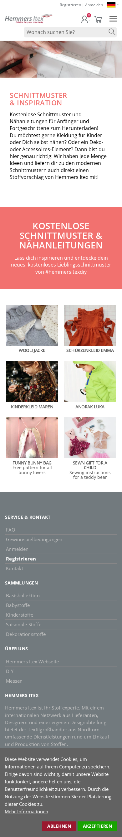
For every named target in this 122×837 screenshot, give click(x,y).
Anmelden (94, 4)
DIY (9, 671)
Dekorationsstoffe (26, 634)
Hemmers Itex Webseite (32, 661)
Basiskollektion (23, 595)
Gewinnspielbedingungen (34, 539)
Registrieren (70, 4)
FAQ (10, 530)
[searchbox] (70, 32)
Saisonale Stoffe (23, 624)
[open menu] (113, 18)
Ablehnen (59, 826)
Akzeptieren (97, 826)
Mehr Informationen (26, 811)
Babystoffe (18, 605)
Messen (14, 681)
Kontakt (14, 568)
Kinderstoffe (19, 615)
